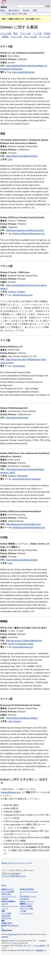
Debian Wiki (5, 916)
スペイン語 (44, 37)
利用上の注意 (6, 894)
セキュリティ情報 (26, 908)
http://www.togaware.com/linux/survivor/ (25, 230)
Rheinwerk (22, 476)
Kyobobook (20, 644)
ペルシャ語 (16, 37)
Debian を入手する (27, 889)
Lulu (10, 159)
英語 (15, 33)
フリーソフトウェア (8, 896)
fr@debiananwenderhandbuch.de (28, 527)
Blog (2, 10)
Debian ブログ (6, 923)
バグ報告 (23, 911)
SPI (20, 946)
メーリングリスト (26, 913)
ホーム (3, 885)
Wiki (35, 10)
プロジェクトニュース (9, 906)
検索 (3, 921)
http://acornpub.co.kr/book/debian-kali (24, 640)
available (4, 937)
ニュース (4, 904)
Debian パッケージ (27, 901)
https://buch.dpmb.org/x (17, 418)
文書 (3, 911)
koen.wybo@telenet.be (23, 72)
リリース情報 (6, 913)
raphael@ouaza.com (22, 295)
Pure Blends (24, 899)
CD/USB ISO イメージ (28, 896)
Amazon (12, 292)
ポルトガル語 (30, 37)
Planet (26, 10)
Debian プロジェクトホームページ (14, 863)
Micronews (14, 10)
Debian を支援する (8, 901)
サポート (23, 904)
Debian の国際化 (26, 906)
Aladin (30, 644)
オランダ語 (5, 33)
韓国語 (5, 37)
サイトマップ (6, 918)
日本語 (47, 33)
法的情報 (4, 899)
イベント (4, 908)
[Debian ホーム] (3, 4)
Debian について (7, 889)
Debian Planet (6, 930)
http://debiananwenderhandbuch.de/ (23, 524)
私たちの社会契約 (7, 892)
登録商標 (39, 950)
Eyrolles (21, 292)
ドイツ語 (37, 33)
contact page (12, 934)
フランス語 (25, 33)
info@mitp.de (18, 366)
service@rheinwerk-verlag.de (26, 479)
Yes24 (11, 644)
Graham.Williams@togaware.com (28, 233)
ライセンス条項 (38, 946)
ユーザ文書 (6, 14)
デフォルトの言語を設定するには (13, 876)
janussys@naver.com (22, 647)
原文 (27, 19)
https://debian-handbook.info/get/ (22, 156)
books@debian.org (10, 792)
